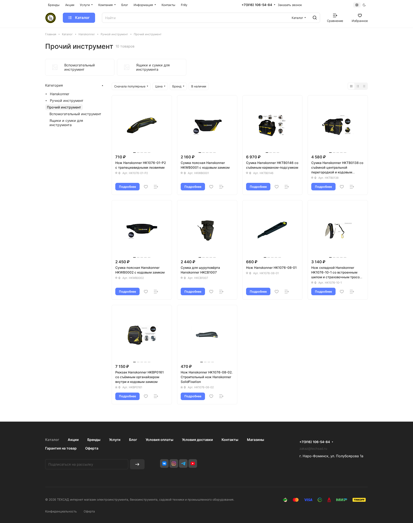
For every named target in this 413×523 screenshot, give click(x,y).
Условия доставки (197, 439)
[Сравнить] (155, 186)
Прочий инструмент (64, 107)
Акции (73, 439)
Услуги (114, 439)
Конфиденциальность (61, 511)
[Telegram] (183, 463)
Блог (133, 439)
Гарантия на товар (61, 448)
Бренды (93, 439)
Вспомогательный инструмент (75, 114)
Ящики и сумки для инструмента (66, 122)
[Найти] (314, 18)
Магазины (255, 439)
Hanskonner (59, 94)
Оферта (91, 448)
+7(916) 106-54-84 (257, 5)
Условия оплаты (159, 439)
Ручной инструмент (66, 100)
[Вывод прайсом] (364, 86)
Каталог (52, 439)
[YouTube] (192, 463)
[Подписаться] (137, 464)
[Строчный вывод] (357, 86)
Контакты (230, 439)
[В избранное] (145, 186)
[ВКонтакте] (164, 463)
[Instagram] (174, 463)
